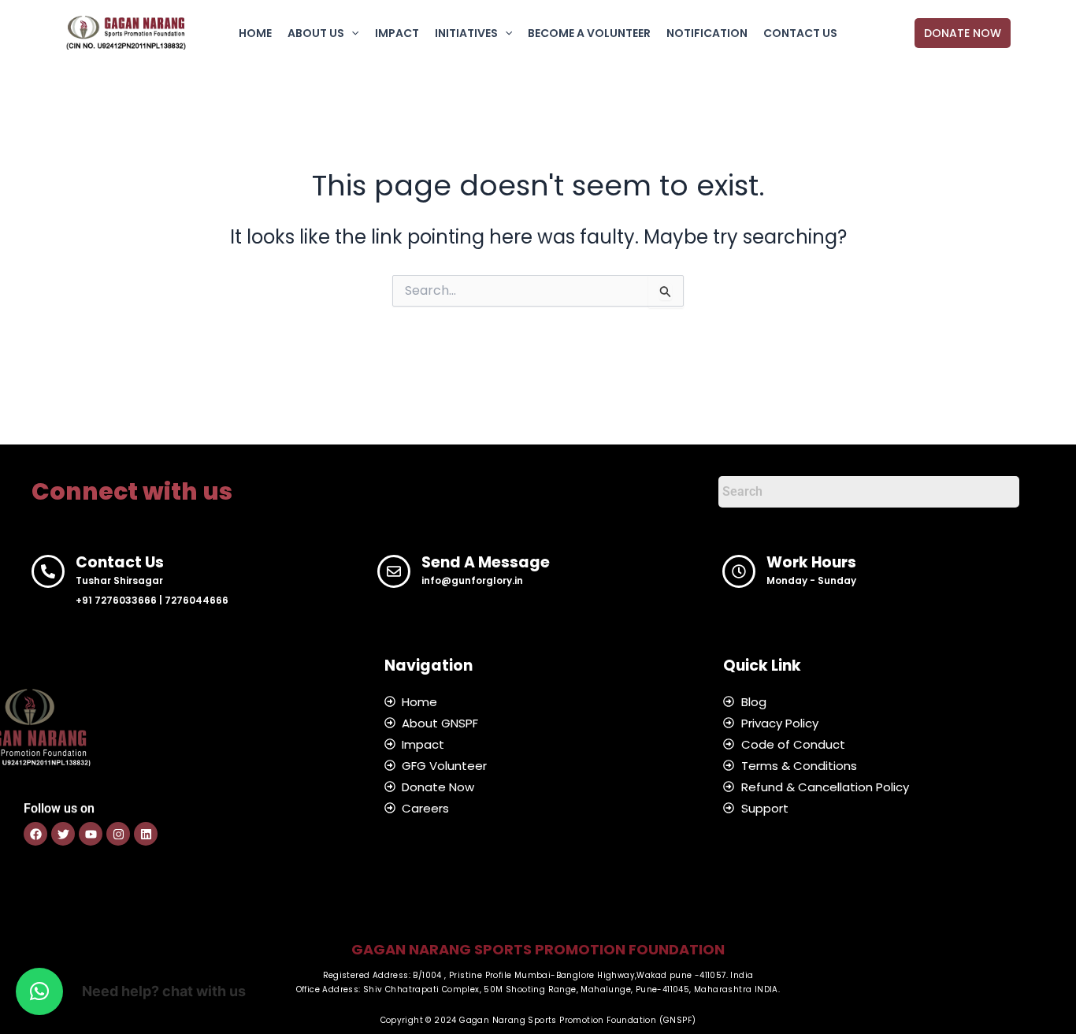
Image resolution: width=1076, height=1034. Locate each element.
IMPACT (397, 33)
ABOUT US (316, 33)
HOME (255, 33)
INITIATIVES (466, 33)
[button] (351, 33)
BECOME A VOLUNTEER (589, 33)
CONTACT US (800, 33)
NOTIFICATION (707, 33)
